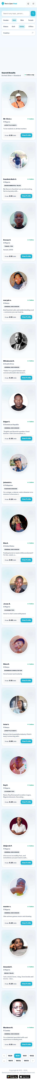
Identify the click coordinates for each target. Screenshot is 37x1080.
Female (30, 20)
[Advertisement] (18, 53)
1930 (17, 1056)
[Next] (33, 1061)
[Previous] (4, 1056)
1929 (10, 1056)
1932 (32, 1056)
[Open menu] (33, 4)
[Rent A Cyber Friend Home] (9, 3)
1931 (25, 1056)
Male (22, 20)
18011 (10, 1061)
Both (14, 20)
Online (22, 26)
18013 (26, 1061)
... (4, 1061)
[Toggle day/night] (28, 4)
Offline (30, 26)
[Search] (33, 13)
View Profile (26, 135)
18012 (18, 1061)
